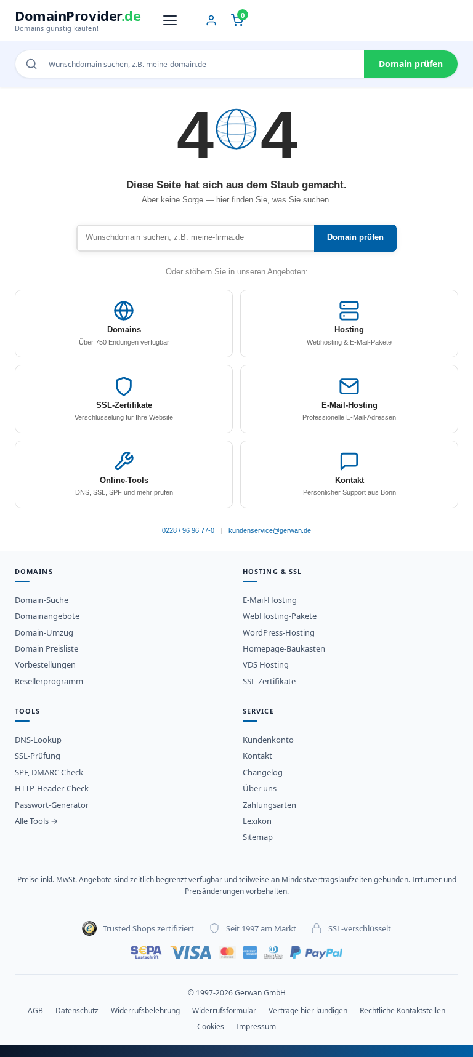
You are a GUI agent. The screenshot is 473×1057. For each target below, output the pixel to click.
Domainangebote (47, 615)
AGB (35, 1010)
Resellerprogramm (49, 681)
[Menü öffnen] (170, 20)
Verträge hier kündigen (308, 1010)
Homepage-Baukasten (284, 648)
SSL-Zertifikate (269, 681)
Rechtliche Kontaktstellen (402, 1010)
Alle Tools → (36, 820)
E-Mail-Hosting (270, 599)
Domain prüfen (411, 64)
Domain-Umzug (44, 632)
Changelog (263, 772)
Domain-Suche (41, 599)
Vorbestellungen (45, 664)
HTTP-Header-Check (52, 788)
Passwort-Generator (52, 804)
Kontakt (257, 755)
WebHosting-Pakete (280, 615)
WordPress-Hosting (279, 632)
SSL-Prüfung (37, 755)
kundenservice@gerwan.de (269, 530)
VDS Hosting (266, 664)
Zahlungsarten (269, 804)
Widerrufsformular (224, 1010)
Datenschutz (77, 1010)
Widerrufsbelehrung (145, 1010)
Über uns (260, 788)
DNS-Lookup (38, 739)
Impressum (256, 1026)
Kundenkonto (268, 739)
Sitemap (258, 836)
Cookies (210, 1026)
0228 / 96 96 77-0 (188, 530)
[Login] (211, 20)
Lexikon (257, 820)
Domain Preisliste (46, 648)
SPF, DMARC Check (49, 772)
